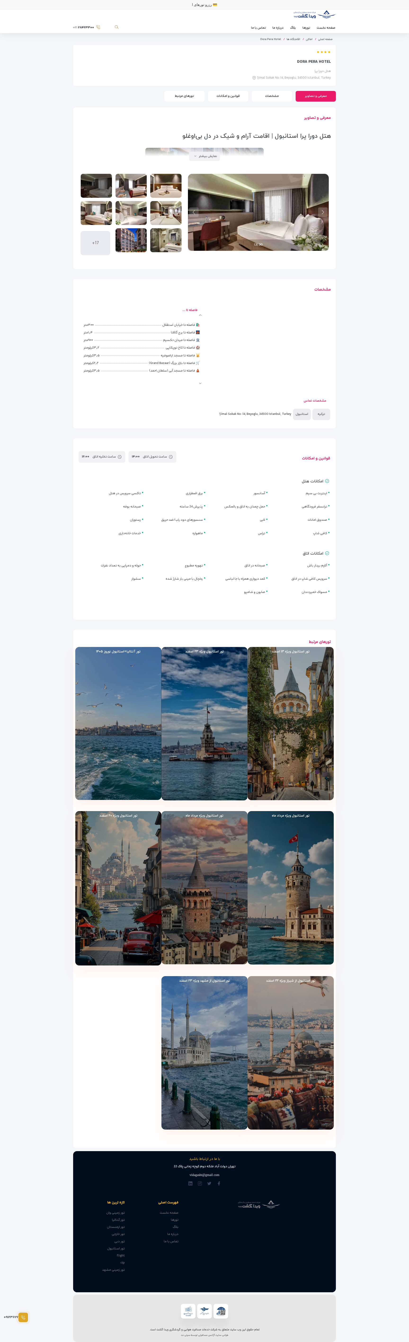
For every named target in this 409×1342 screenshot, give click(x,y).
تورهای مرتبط (184, 96)
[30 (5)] (131, 213)
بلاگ (293, 28)
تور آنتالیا (118, 1220)
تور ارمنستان (116, 1227)
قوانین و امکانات (228, 96)
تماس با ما (258, 28)
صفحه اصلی (325, 39)
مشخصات (272, 96)
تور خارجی (118, 1234)
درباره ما (278, 28)
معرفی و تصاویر (316, 96)
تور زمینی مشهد (113, 1270)
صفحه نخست (326, 28)
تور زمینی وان (115, 1213)
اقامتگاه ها (293, 39)
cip (122, 1263)
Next (194, 212)
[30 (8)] (131, 240)
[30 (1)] (166, 186)
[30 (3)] (96, 186)
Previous (323, 212)
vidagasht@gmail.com (204, 1175)
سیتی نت (186, 1335)
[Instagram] (200, 1184)
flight (121, 1255)
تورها (306, 28)
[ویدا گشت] (314, 15)
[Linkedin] (190, 1184)
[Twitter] (209, 1184)
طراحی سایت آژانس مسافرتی (213, 1335)
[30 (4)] (166, 213)
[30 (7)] (166, 240)
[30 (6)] (96, 213)
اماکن (309, 39)
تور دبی (119, 1241)
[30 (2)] (131, 186)
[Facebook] (219, 1184)
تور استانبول (116, 1248)
